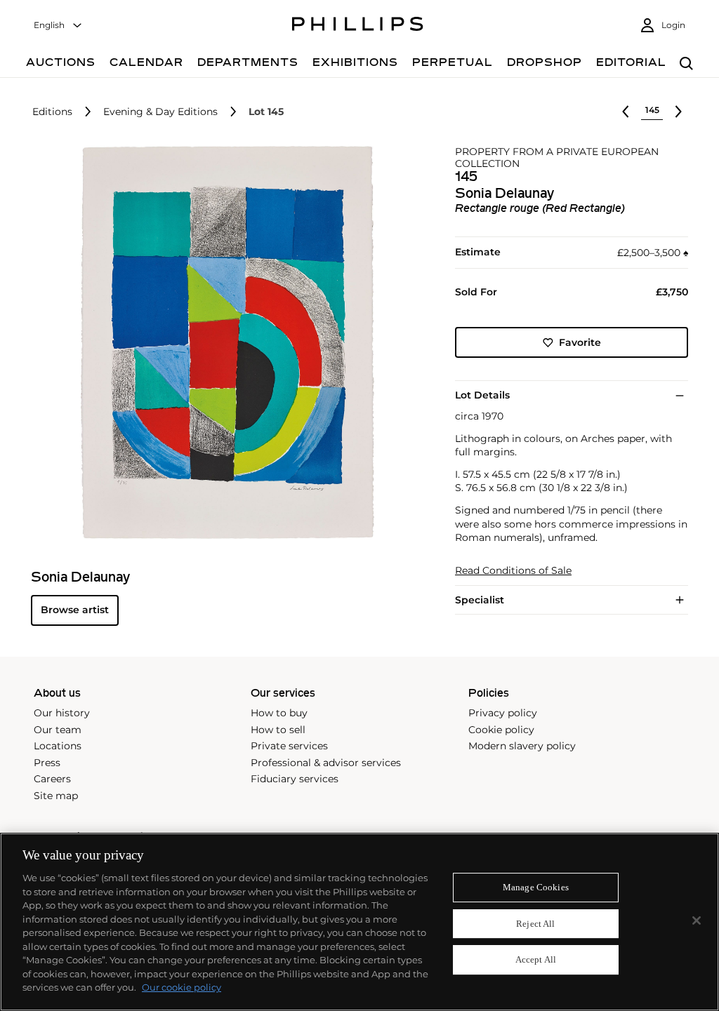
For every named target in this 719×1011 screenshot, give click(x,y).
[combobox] (58, 26)
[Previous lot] (625, 111)
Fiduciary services (294, 778)
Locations (57, 745)
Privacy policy (502, 713)
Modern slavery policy (522, 745)
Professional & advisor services (326, 762)
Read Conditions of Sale (513, 571)
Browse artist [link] (75, 609)
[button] (223, 342)
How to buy (279, 713)
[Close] (696, 920)
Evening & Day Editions (160, 112)
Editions (52, 112)
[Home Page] (357, 26)
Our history (62, 713)
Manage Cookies (536, 887)
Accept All (535, 960)
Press (47, 762)
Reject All (535, 923)
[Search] (686, 64)
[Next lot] (678, 111)
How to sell (278, 729)
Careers (52, 778)
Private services (289, 745)
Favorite (580, 342)
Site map (56, 795)
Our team (57, 729)
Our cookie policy (181, 987)
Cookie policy (501, 729)
